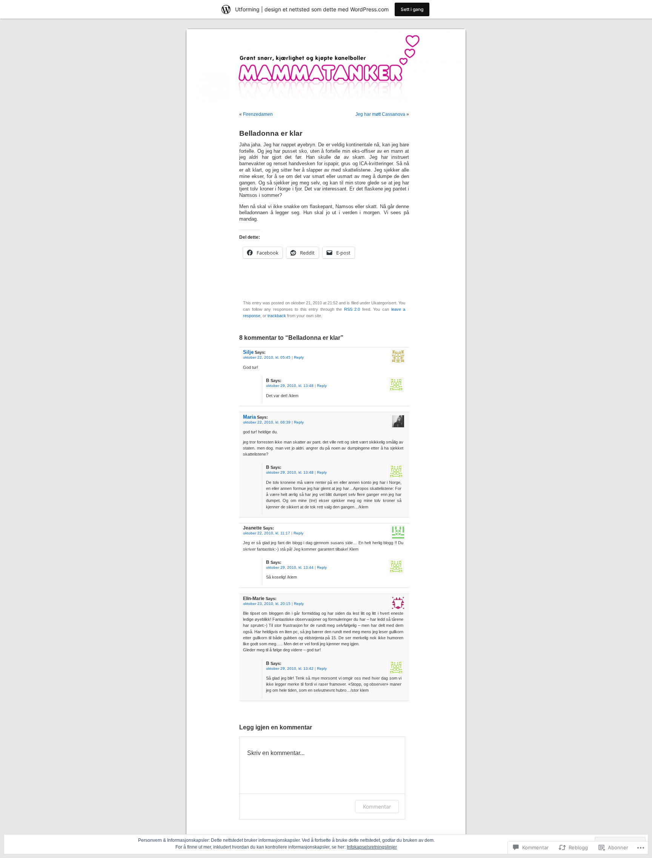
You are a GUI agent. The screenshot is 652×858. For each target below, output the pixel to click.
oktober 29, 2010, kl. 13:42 (290, 668)
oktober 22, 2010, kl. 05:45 (267, 357)
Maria (249, 417)
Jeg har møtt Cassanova (380, 114)
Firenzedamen (258, 114)
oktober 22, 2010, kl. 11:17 (266, 533)
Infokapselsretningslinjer (372, 847)
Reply (299, 357)
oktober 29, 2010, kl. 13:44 (290, 567)
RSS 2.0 (352, 309)
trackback (277, 315)
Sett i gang (412, 9)
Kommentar (377, 806)
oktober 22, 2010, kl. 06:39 (267, 422)
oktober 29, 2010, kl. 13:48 (290, 386)
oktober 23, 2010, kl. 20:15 (267, 604)
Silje (248, 352)
